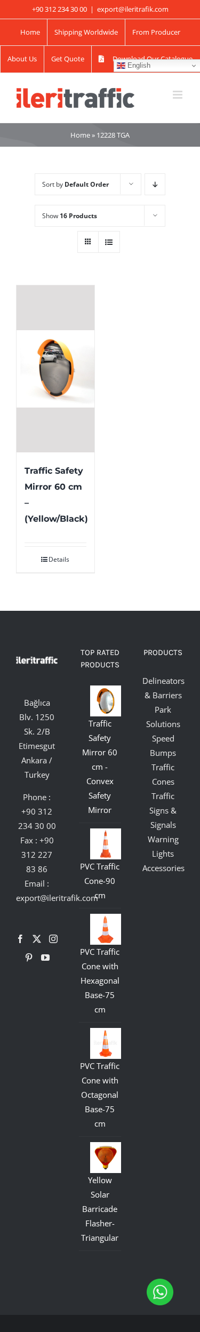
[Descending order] (155, 184)
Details (59, 559)
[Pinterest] (29, 957)
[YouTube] (45, 957)
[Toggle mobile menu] (178, 94)
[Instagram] (53, 939)
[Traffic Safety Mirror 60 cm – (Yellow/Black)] (55, 368)
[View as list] (109, 242)
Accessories (163, 868)
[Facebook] (20, 939)
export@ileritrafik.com (133, 9)
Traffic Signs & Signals (163, 810)
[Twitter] (37, 939)
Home (80, 135)
